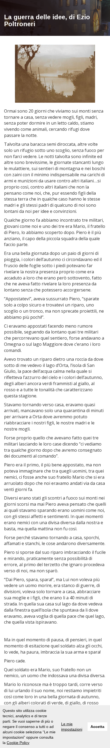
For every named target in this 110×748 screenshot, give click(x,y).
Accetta (97, 726)
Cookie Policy (18, 743)
